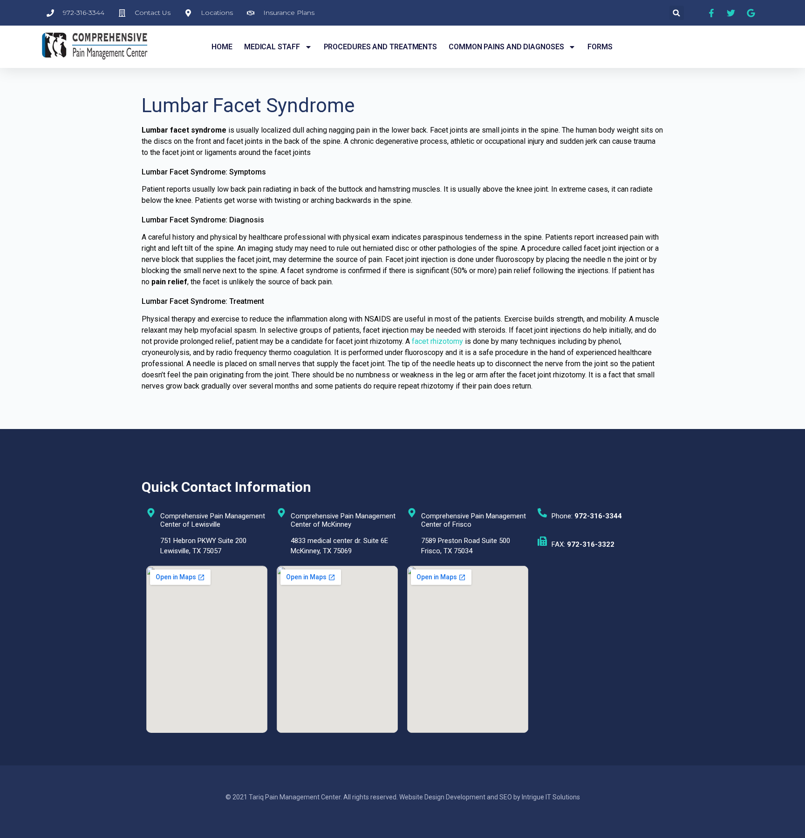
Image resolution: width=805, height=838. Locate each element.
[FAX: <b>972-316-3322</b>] (542, 541)
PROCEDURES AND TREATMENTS (380, 46)
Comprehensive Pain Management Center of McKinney (343, 520)
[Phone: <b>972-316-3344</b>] (542, 512)
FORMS (600, 46)
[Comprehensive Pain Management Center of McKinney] (281, 512)
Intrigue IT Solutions (551, 797)
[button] (676, 13)
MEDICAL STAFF (272, 46)
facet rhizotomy (437, 341)
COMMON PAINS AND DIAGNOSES (506, 46)
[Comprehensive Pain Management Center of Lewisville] (151, 512)
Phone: (587, 516)
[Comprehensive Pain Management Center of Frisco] (411, 512)
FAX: (583, 544)
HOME (221, 46)
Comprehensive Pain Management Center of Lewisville (212, 520)
